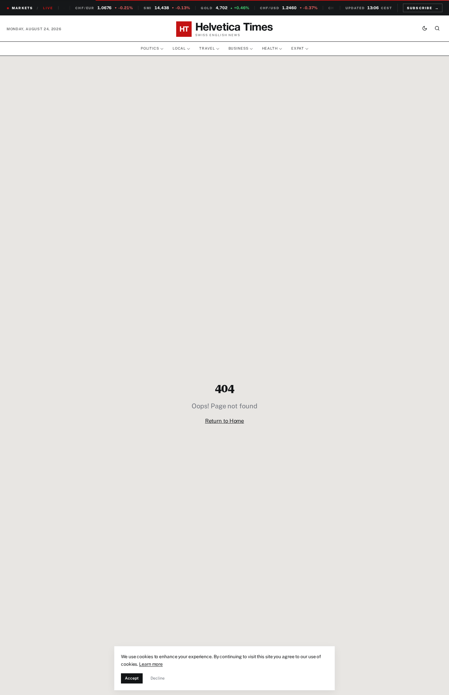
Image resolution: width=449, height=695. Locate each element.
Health (270, 48)
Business (238, 48)
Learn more (151, 664)
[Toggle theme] (424, 29)
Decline (158, 678)
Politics (150, 48)
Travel (207, 48)
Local (179, 48)
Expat (297, 48)
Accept (132, 678)
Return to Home (224, 421)
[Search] (437, 29)
